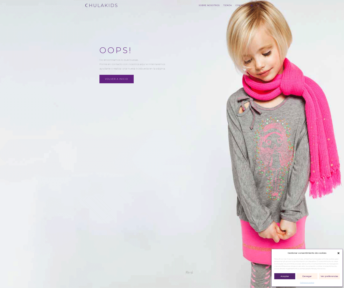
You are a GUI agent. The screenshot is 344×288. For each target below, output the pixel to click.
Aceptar (285, 276)
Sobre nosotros (209, 5)
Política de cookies (307, 282)
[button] (338, 253)
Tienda (227, 5)
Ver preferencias (329, 276)
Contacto (241, 5)
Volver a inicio (116, 79)
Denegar (307, 276)
